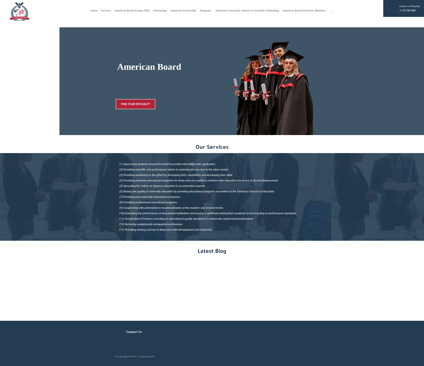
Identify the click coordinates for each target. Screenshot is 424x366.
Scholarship (160, 10)
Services (106, 10)
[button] (331, 10)
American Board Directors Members (304, 10)
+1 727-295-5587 (268, 286)
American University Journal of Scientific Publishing (247, 10)
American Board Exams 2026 (132, 10)
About (94, 10)
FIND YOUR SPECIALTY (135, 104)
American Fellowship (183, 10)
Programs (205, 10)
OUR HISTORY (174, 104)
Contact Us (134, 332)
